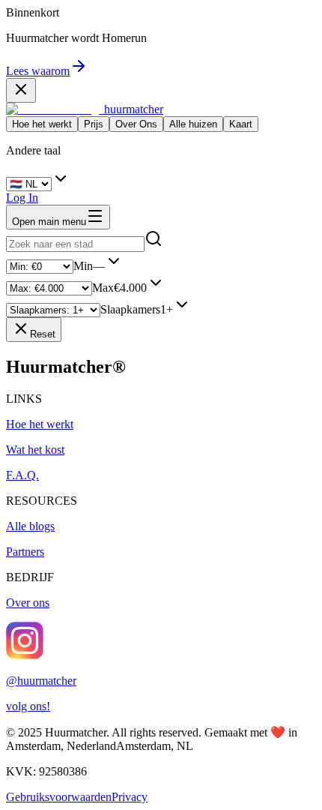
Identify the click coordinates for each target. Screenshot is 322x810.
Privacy (130, 796)
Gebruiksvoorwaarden (59, 796)
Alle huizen (193, 124)
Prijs (93, 124)
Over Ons (136, 124)
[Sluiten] (21, 90)
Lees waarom (38, 70)
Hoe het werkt (42, 124)
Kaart (240, 124)
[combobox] (75, 244)
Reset (42, 334)
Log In (22, 197)
